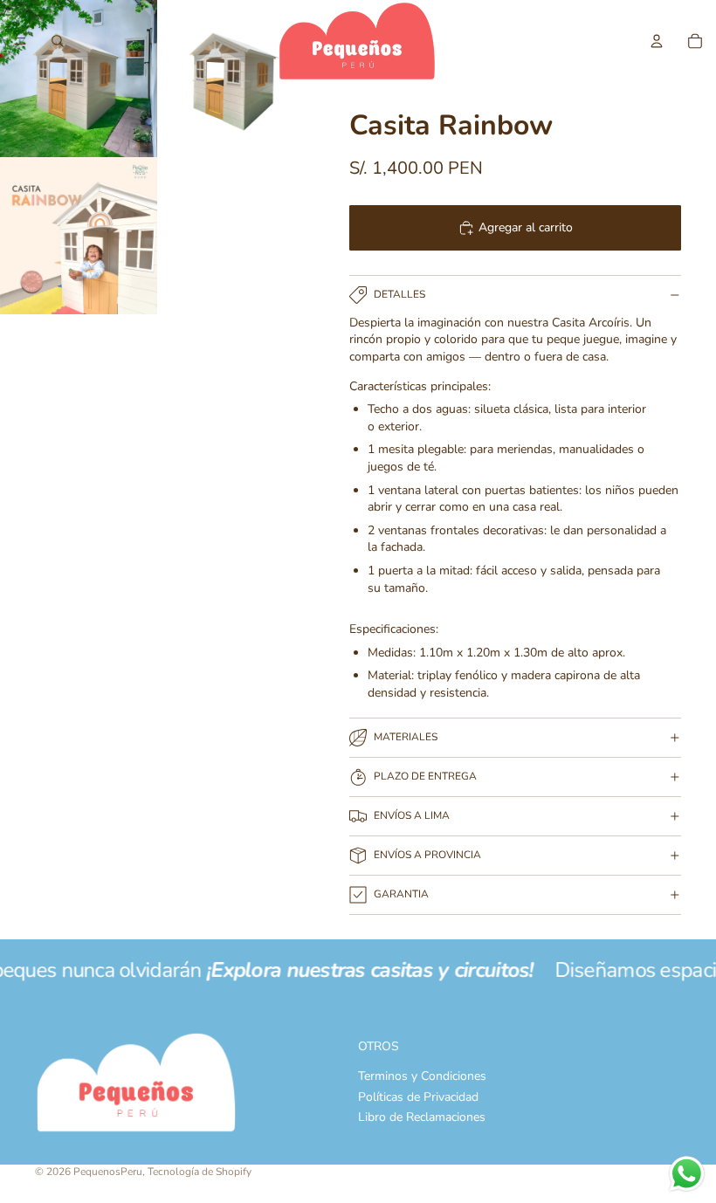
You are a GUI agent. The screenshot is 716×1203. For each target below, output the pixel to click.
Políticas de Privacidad (418, 1097)
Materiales (405, 737)
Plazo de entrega (425, 776)
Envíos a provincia (427, 855)
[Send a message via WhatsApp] (686, 1173)
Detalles (399, 294)
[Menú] (20, 41)
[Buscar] (57, 41)
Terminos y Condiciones (422, 1077)
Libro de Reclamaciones (421, 1118)
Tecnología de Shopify (199, 1172)
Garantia (401, 894)
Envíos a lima (412, 815)
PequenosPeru (107, 1172)
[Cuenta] (656, 41)
